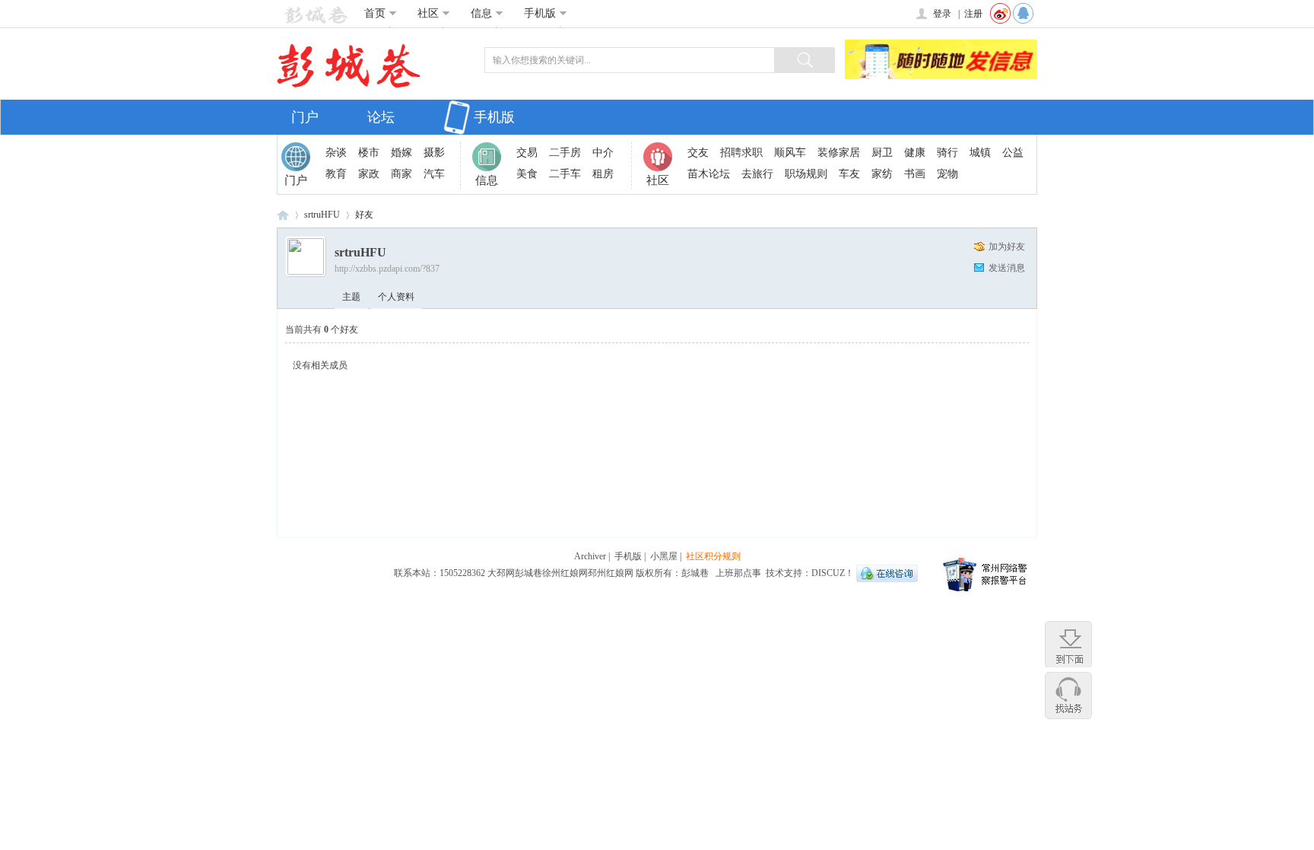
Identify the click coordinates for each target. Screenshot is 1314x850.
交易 (527, 152)
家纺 (882, 174)
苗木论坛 (708, 174)
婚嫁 (401, 152)
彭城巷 (283, 215)
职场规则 (806, 174)
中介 (603, 152)
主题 (351, 296)
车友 (849, 174)
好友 (364, 214)
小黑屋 (664, 556)
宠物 (947, 174)
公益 (1013, 152)
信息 (481, 13)
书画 (914, 174)
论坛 (381, 117)
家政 (368, 174)
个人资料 (396, 296)
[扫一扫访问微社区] (1000, 13)
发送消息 (1007, 268)
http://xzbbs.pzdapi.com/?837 (387, 268)
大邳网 (501, 573)
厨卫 (882, 152)
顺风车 (790, 152)
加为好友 (1007, 246)
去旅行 (757, 174)
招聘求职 (741, 152)
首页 (375, 13)
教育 (336, 174)
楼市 (368, 152)
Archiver (590, 556)
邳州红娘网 (610, 573)
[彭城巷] (312, 14)
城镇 (980, 152)
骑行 (947, 152)
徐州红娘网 (565, 573)
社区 (428, 13)
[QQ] (1025, 13)
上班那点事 (738, 573)
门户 (305, 117)
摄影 (434, 152)
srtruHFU (322, 214)
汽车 (434, 174)
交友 (698, 152)
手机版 (540, 13)
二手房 (565, 152)
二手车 (565, 174)
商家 (401, 174)
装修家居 (838, 152)
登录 (942, 13)
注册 (973, 13)
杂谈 (336, 152)
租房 (603, 174)
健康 (914, 152)
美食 (527, 174)
